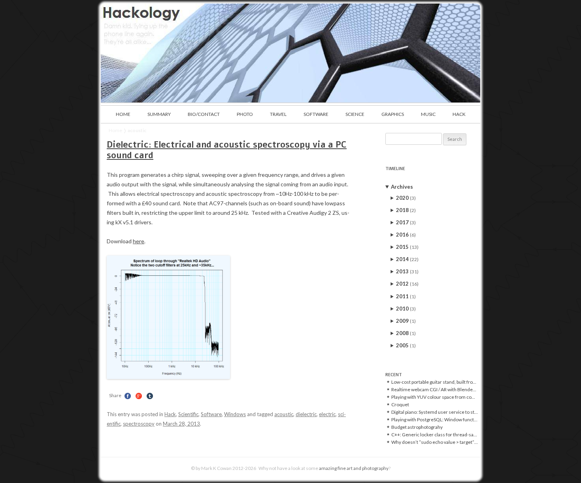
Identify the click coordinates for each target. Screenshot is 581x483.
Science (354, 114)
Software (316, 114)
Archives (402, 187)
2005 (406, 345)
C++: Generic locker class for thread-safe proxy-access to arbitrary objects (434, 434)
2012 (407, 283)
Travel (278, 114)
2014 (407, 259)
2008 (406, 333)
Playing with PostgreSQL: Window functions (434, 419)
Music (428, 114)
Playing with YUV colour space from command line (434, 397)
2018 (406, 210)
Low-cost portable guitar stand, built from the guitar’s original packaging (434, 382)
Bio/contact (204, 114)
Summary (159, 114)
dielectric (306, 414)
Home (123, 114)
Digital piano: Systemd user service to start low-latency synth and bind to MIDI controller (434, 412)
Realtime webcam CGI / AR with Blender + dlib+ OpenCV (434, 389)
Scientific (188, 414)
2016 (406, 234)
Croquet (400, 404)
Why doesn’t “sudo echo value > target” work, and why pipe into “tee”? (434, 442)
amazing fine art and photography (354, 468)
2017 (406, 222)
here (138, 241)
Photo (245, 114)
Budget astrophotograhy (417, 427)
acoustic (283, 414)
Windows (235, 414)
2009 (406, 321)
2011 (406, 296)
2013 (407, 271)
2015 (407, 247)
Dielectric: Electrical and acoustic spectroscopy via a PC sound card (227, 150)
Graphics (392, 114)
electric (327, 414)
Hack (459, 114)
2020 (406, 198)
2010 (406, 308)
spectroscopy (139, 423)
